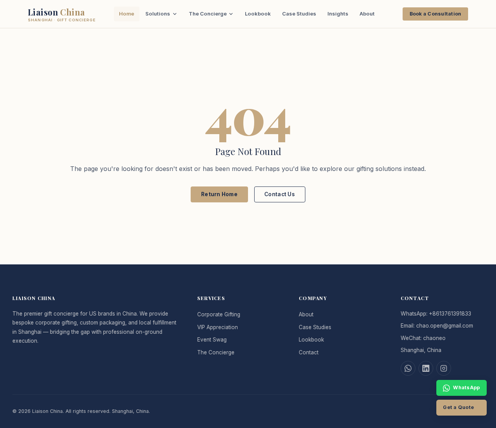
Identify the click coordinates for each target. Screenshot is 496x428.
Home (126, 13)
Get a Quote (458, 407)
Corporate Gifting (218, 314)
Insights (337, 13)
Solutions (157, 13)
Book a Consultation (436, 14)
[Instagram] (443, 368)
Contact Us (279, 194)
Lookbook (258, 13)
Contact (309, 352)
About (367, 13)
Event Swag (212, 340)
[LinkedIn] (425, 368)
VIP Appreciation (217, 327)
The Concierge (208, 13)
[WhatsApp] (408, 368)
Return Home (219, 194)
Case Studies (299, 13)
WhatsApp (466, 387)
